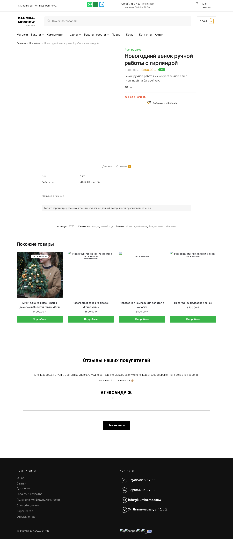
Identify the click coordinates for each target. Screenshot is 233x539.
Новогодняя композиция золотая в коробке (142, 305)
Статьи (21, 483)
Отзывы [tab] (121, 166)
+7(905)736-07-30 (130, 3)
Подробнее (39, 319)
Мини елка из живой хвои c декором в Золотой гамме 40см (39, 305)
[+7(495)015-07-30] (124, 480)
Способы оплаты (28, 505)
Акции (95, 226)
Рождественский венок (162, 226)
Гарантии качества (29, 494)
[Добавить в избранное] (58, 255)
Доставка (23, 488)
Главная (21, 43)
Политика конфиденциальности (38, 499)
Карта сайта (25, 511)
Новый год (35, 43)
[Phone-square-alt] (95, 4)
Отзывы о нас (26, 516)
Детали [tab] (107, 166)
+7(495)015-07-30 (141, 480)
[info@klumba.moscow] (124, 500)
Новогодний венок (136, 226)
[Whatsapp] (89, 4)
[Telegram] (101, 4)
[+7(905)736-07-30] (124, 490)
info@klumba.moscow (144, 500)
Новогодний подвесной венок (193, 302)
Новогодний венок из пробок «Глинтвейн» (90, 305)
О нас (20, 478)
